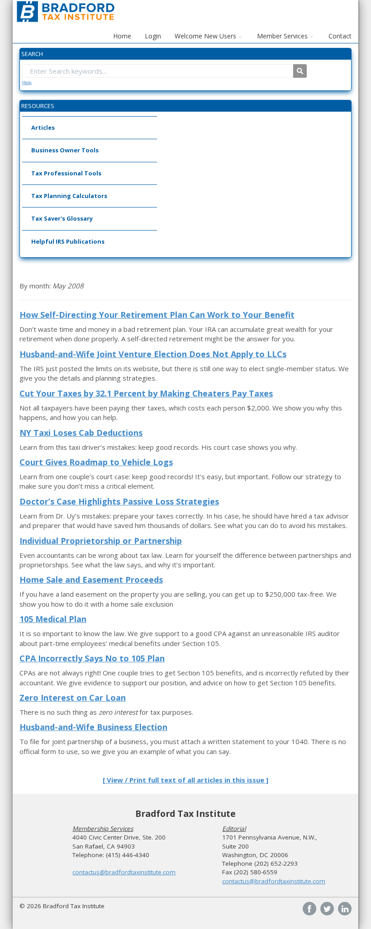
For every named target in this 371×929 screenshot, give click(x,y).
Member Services (282, 36)
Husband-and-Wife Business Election (93, 727)
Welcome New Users (205, 36)
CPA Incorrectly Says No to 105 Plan (92, 658)
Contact (340, 36)
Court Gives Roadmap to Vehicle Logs (96, 462)
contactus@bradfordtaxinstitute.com (124, 872)
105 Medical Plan (52, 618)
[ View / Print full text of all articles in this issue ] (185, 779)
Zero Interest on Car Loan (72, 697)
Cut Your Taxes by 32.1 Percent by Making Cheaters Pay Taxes (146, 393)
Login (153, 36)
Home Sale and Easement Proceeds (91, 579)
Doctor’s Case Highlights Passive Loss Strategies (119, 501)
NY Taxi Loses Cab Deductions (81, 432)
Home (122, 36)
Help (27, 82)
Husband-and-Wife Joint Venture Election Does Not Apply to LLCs (152, 354)
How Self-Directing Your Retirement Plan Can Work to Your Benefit (157, 314)
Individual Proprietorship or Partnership (100, 540)
